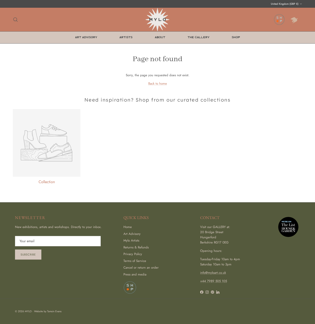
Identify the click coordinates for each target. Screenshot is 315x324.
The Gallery (198, 37)
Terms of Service (134, 261)
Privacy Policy (132, 254)
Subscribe (28, 255)
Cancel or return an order (141, 267)
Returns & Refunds (136, 247)
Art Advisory (86, 37)
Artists (125, 37)
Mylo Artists (131, 240)
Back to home (157, 83)
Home (127, 227)
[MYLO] (157, 19)
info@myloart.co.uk (213, 272)
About (160, 37)
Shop (236, 37)
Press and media (134, 274)
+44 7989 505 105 (213, 281)
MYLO (28, 311)
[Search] (15, 19)
